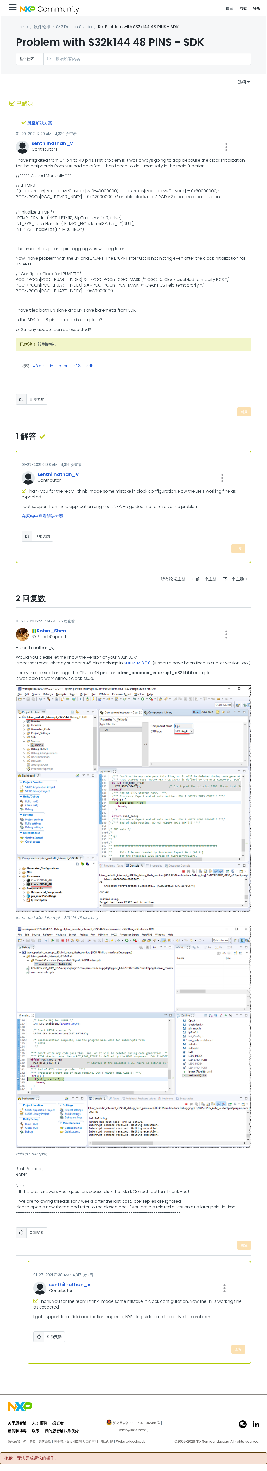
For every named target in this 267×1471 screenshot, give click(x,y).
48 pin (39, 365)
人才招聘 (39, 1423)
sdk (89, 365)
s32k (78, 365)
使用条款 (29, 1441)
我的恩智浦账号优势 (62, 1430)
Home (22, 27)
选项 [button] (242, 82)
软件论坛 (42, 27)
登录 (256, 8)
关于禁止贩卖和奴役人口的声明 (76, 1441)
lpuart (63, 365)
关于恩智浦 (17, 1423)
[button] (226, 147)
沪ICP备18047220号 (133, 1430)
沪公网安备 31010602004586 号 (136, 1423)
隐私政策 (14, 1441)
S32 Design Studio (74, 27)
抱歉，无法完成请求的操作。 (31, 1458)
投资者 (58, 1423)
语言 (229, 8)
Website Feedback (130, 1441)
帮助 (244, 8)
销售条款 (45, 1441)
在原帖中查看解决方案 (42, 516)
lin (51, 365)
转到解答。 (48, 344)
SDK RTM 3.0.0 (137, 663)
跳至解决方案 (39, 123)
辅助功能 (107, 1441)
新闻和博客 (17, 1430)
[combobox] (147, 59)
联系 (36, 1430)
